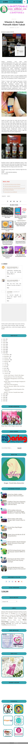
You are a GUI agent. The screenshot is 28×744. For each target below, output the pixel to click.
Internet (9, 616)
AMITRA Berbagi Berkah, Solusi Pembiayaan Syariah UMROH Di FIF (16, 552)
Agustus (6, 361)
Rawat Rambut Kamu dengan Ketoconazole (20, 242)
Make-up (9, 620)
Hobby (2, 616)
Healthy (14, 19)
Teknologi (8, 623)
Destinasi (24, 613)
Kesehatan (4, 618)
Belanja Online (4, 611)
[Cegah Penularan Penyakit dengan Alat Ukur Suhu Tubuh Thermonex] (21, 221)
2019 (4, 349)
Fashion (11, 615)
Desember (7, 354)
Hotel (5, 616)
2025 (4, 339)
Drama (6, 615)
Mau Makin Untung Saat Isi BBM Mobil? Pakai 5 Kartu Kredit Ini (21, 217)
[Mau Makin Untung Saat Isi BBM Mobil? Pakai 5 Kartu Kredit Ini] (21, 211)
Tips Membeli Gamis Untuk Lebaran (12, 184)
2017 (4, 353)
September (7, 359)
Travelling (4, 625)
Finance (18, 615)
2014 (4, 397)
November (7, 356)
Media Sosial (17, 620)
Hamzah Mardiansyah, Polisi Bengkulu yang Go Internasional (16, 568)
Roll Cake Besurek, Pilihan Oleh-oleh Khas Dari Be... (14, 386)
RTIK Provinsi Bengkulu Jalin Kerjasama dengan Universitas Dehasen (7, 243)
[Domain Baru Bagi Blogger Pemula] (7, 224)
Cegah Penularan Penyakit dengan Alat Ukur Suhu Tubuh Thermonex (21, 224)
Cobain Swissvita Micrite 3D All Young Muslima (16, 535)
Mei (5, 366)
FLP (8, 615)
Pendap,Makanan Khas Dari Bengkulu (13, 377)
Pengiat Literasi (19, 622)
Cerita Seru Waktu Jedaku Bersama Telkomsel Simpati (15, 495)
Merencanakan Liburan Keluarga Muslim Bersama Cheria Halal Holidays (17, 543)
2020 (4, 347)
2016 (4, 394)
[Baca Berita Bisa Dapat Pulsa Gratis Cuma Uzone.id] (7, 250)
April (5, 368)
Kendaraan (24, 616)
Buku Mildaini (18, 613)
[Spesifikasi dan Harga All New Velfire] (7, 211)
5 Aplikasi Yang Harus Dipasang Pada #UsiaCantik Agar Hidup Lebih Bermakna (16, 503)
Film (15, 615)
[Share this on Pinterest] (14, 201)
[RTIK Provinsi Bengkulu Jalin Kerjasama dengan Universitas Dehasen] (7, 236)
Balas (8, 276)
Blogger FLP (7, 613)
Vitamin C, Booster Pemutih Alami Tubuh (13, 392)
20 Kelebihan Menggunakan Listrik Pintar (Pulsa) (14, 379)
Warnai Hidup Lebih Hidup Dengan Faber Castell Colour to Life (16, 520)
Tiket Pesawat (15, 623)
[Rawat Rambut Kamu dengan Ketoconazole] (21, 236)
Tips (20, 623)
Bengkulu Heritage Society (20, 611)
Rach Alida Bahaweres (12, 280)
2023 (4, 342)
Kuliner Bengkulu (18, 618)
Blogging (13, 613)
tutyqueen (9, 291)
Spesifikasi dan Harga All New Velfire (7, 216)
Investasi (14, 616)
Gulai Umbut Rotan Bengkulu (11, 384)
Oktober (6, 358)
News (8, 196)
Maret (5, 370)
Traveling (24, 623)
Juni (5, 365)
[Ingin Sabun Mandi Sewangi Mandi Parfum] (21, 250)
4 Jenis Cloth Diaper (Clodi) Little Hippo (14, 375)
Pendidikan (12, 622)
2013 (4, 399)
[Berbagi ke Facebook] (7, 201)
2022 (4, 344)
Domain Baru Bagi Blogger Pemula (7, 230)
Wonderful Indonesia (11, 625)
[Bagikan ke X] (11, 201)
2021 (4, 346)
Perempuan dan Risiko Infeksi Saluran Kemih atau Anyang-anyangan (16, 560)
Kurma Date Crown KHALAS (10, 192)
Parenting (4, 621)
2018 (4, 351)
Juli (5, 363)
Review (3, 623)
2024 (4, 341)
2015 (4, 395)
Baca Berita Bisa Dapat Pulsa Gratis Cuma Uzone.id (7, 256)
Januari (6, 373)
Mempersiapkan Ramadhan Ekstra (12, 186)
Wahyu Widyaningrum (12, 267)
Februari (6, 371)
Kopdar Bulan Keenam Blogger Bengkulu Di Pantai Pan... (14, 382)
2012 (4, 400)
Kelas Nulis (19, 616)
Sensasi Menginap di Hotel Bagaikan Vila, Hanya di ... (14, 390)
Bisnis (2, 613)
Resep (25, 622)
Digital (2, 615)
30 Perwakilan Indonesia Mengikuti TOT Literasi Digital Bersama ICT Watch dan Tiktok (16, 511)
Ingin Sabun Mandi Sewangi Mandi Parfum (20, 255)
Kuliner (11, 618)
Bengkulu (11, 611)
